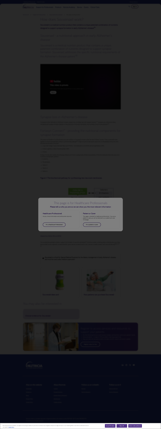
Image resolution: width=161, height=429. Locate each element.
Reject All (122, 426)
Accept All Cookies (110, 426)
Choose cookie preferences (135, 426)
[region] (80, 426)
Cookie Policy (11, 427)
